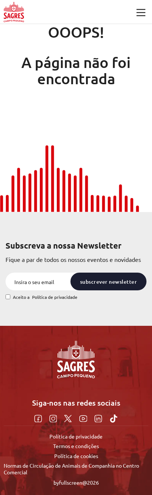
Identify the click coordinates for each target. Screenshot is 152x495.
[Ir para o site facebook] (39, 417)
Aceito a (45, 297)
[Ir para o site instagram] (54, 417)
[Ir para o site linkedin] (99, 417)
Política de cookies (76, 456)
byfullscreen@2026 (76, 482)
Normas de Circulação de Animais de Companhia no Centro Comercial (71, 468)
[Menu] (141, 12)
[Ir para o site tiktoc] (114, 417)
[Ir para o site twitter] (68, 417)
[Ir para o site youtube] (84, 417)
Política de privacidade (54, 297)
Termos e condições (76, 446)
